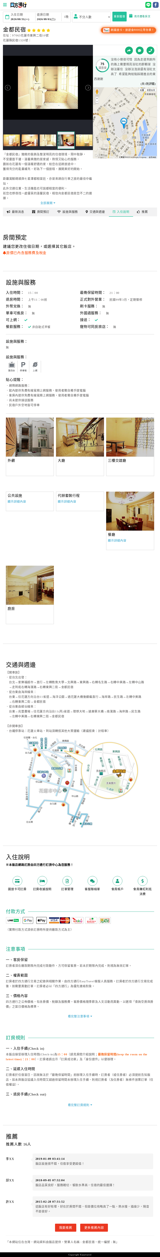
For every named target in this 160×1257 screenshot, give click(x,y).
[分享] (129, 50)
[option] (30, 437)
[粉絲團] (140, 50)
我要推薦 (65, 1227)
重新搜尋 (119, 16)
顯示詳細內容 (17, 501)
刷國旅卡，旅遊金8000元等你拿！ (132, 29)
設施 (70, 211)
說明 (123, 211)
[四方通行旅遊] (18, 6)
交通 (97, 211)
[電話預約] (150, 50)
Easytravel (86, 1254)
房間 (43, 211)
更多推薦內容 (94, 1227)
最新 (18, 211)
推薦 (145, 211)
